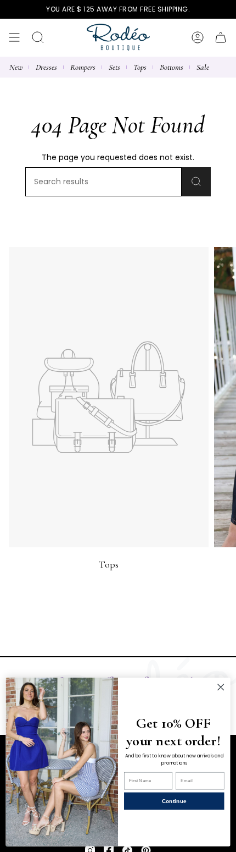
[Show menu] (14, 37)
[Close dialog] (220, 687)
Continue (174, 801)
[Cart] (220, 37)
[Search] (196, 181)
